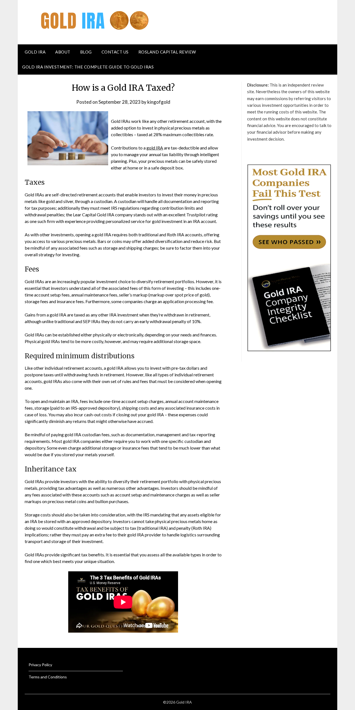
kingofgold (158, 102)
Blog (86, 51)
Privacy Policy (40, 664)
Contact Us (115, 51)
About (62, 51)
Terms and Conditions (48, 676)
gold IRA (154, 147)
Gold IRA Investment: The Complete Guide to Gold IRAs (88, 66)
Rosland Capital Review (167, 51)
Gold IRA (35, 51)
